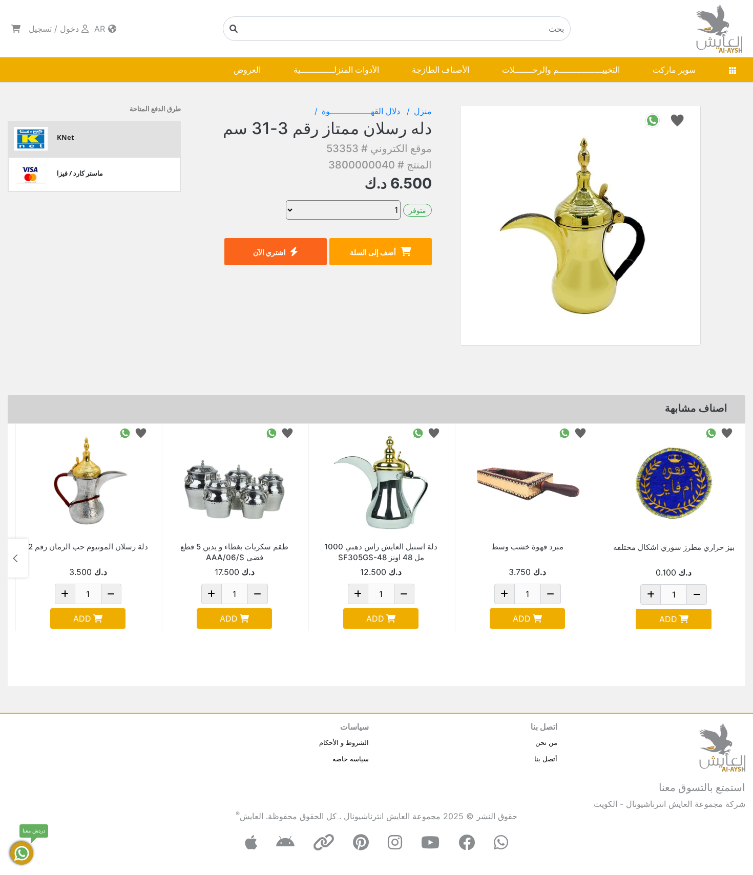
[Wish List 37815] (580, 432)
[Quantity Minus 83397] (257, 594)
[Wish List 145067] (141, 432)
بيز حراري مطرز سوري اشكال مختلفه (674, 547)
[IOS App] (251, 842)
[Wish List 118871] (727, 432)
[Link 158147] (381, 482)
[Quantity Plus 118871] (650, 594)
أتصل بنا (545, 759)
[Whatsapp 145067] (125, 432)
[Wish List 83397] (287, 432)
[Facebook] (466, 842)
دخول (69, 29)
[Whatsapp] (501, 842)
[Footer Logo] (722, 746)
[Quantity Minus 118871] (696, 594)
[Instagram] (395, 842)
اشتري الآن (269, 252)
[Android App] (285, 842)
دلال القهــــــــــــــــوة (362, 111)
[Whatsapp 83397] (271, 432)
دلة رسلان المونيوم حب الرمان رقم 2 (88, 546)
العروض (247, 70)
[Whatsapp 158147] (418, 432)
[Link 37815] (527, 482)
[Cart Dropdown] (16, 28)
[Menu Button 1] (732, 69)
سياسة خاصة (350, 759)
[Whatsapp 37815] (564, 432)
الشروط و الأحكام (344, 742)
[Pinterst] (361, 842)
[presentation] (735, 558)
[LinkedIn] (323, 842)
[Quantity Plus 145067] (65, 594)
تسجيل (40, 29)
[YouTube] (430, 842)
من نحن (546, 742)
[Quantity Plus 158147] (358, 594)
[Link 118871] (674, 483)
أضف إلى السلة (373, 252)
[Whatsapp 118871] (711, 432)
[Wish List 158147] (434, 432)
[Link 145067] (88, 482)
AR (101, 29)
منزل (423, 111)
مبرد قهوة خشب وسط (527, 546)
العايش (251, 816)
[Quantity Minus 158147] (404, 594)
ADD (668, 619)
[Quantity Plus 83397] (211, 594)
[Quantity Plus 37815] (504, 594)
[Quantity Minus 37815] (550, 594)
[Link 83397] (234, 482)
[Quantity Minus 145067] (111, 594)
